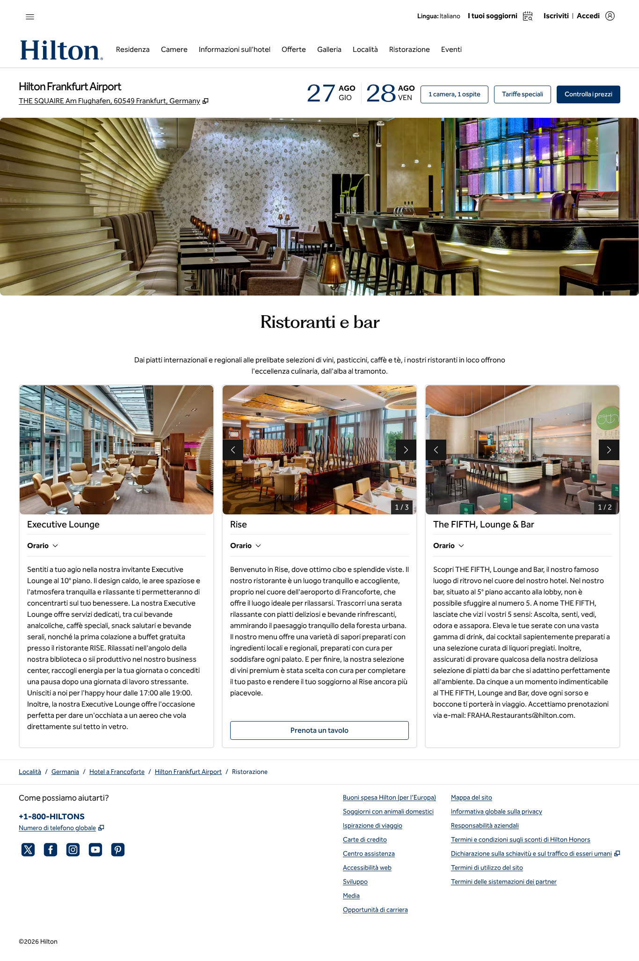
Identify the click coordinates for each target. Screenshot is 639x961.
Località (30, 772)
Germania (65, 772)
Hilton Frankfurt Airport (188, 772)
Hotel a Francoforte (117, 772)
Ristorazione (250, 772)
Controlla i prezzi (592, 94)
